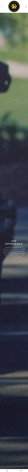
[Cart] (26, 6)
